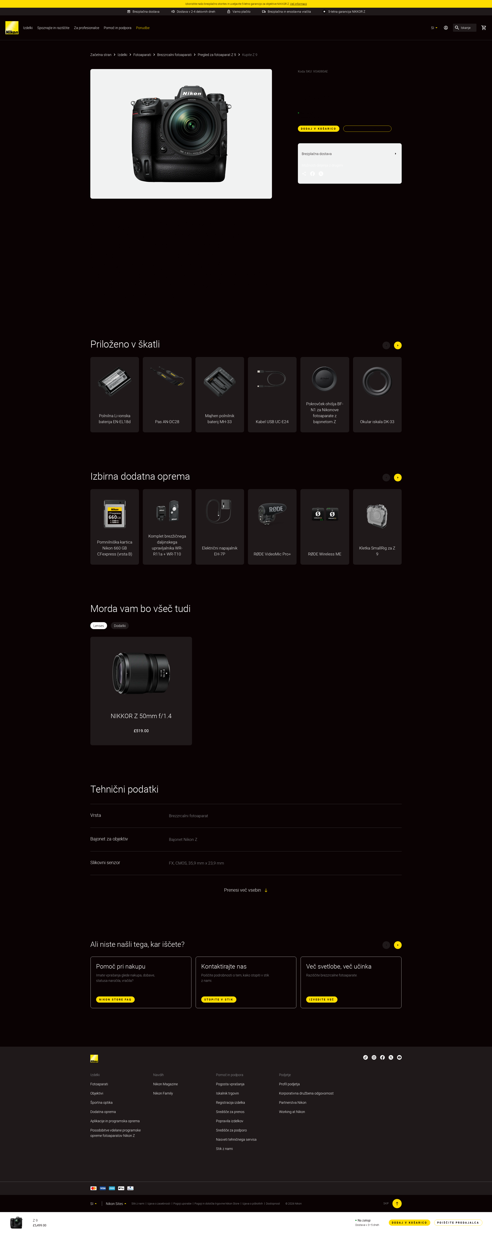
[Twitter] (391, 1057)
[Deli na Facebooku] (312, 173)
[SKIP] (397, 1203)
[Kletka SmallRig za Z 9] (377, 516)
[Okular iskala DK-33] (377, 384)
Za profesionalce (86, 27)
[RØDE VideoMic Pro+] (272, 516)
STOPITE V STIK (218, 999)
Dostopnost (273, 1203)
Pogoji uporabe (182, 1203)
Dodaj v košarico (318, 128)
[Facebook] (382, 1057)
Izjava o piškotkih (252, 1203)
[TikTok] (365, 1057)
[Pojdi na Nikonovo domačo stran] (11, 27)
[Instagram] (374, 1057)
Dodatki (120, 625)
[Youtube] (399, 1057)
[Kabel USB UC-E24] (272, 381)
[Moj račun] (446, 27)
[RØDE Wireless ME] (325, 516)
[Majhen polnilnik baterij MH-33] (220, 384)
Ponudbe (143, 27)
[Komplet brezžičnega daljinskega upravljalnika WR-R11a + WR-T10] (167, 513)
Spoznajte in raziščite (53, 27)
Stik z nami (137, 1203)
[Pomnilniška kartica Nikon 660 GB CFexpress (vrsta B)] (115, 516)
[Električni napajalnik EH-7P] (220, 513)
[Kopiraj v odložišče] (304, 173)
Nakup (115, 431)
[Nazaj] (386, 345)
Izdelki (28, 27)
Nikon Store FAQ (115, 999)
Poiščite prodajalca (367, 128)
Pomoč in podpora (117, 27)
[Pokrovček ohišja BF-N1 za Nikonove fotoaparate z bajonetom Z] (325, 381)
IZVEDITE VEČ (321, 999)
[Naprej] (398, 345)
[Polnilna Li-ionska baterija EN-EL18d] (115, 384)
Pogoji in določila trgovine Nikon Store (216, 1203)
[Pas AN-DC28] (167, 378)
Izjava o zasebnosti (158, 1203)
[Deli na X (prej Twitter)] (321, 173)
